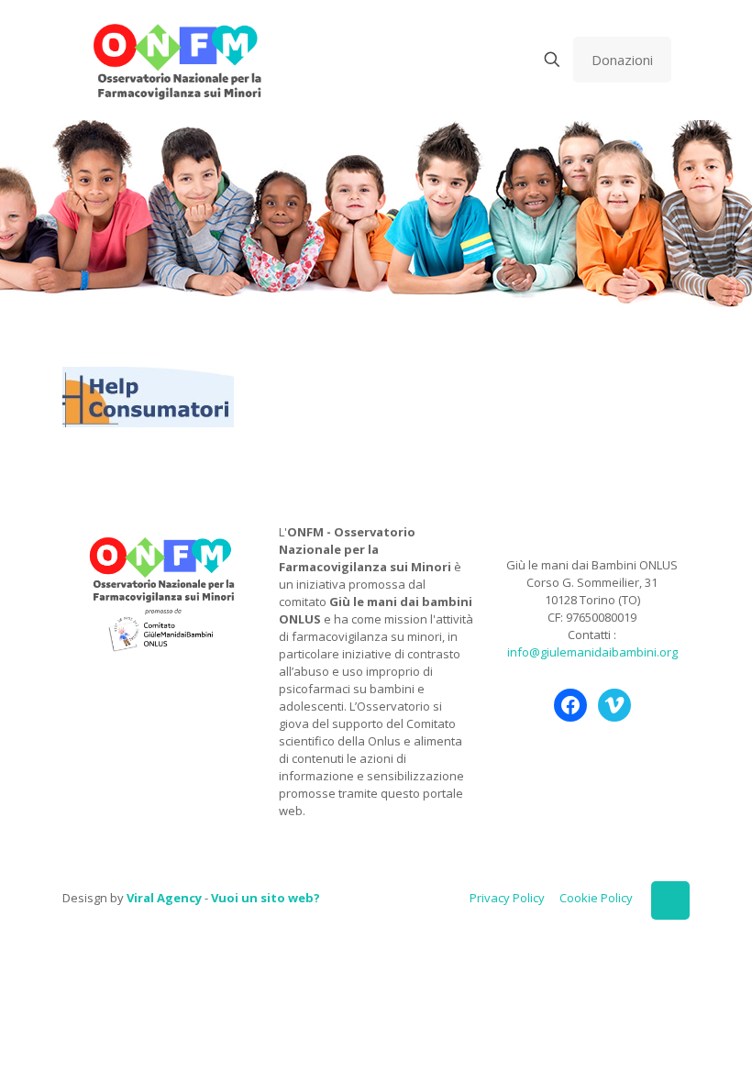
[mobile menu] (487, 59)
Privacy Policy (507, 897)
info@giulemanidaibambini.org (592, 652)
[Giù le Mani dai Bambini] (176, 59)
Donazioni (622, 59)
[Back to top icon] (670, 900)
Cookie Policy (596, 897)
